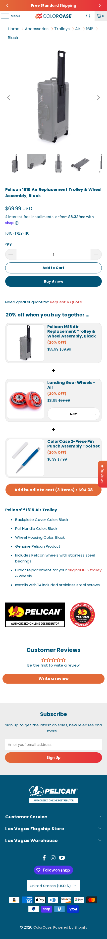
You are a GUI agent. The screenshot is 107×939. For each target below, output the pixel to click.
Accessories (37, 29)
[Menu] (2, 16)
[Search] (88, 16)
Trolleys (62, 29)
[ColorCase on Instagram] (53, 858)
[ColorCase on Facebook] (44, 858)
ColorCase (42, 927)
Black (13, 38)
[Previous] (7, 5)
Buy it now (53, 281)
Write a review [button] (54, 678)
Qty (8, 244)
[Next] (99, 5)
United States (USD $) (50, 885)
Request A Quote (66, 302)
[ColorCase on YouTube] (62, 858)
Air (77, 29)
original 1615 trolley (85, 570)
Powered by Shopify (70, 927)
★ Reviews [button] (102, 474)
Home (13, 29)
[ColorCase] (53, 16)
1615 (90, 29)
